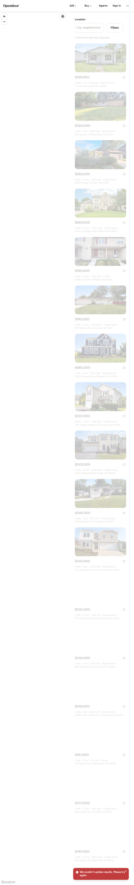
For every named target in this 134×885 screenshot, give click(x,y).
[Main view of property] (100, 58)
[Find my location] (62, 16)
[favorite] (124, 78)
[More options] (127, 6)
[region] (33, 448)
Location (80, 19)
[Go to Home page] (11, 6)
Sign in (117, 6)
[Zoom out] (4, 21)
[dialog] (101, 874)
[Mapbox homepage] (8, 882)
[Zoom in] (4, 16)
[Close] (125, 871)
